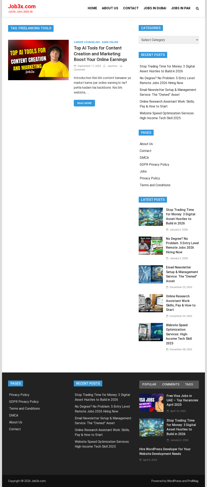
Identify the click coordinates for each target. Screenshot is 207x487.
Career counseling (87, 42)
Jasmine (112, 65)
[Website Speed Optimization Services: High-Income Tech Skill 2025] (151, 340)
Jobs (143, 171)
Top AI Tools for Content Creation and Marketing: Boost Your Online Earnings (100, 53)
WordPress (174, 481)
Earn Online (110, 42)
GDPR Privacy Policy (154, 164)
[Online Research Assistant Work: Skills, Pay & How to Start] (151, 311)
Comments (171, 384)
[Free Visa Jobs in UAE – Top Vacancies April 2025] (151, 411)
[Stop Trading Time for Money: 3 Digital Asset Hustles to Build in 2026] (151, 225)
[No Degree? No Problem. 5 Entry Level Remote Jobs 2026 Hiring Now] (151, 254)
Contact (131, 8)
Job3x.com (22, 6)
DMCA (144, 158)
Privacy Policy (150, 178)
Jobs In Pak (180, 8)
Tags (189, 384)
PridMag (193, 481)
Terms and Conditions (155, 185)
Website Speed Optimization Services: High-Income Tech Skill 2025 (179, 334)
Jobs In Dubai (155, 8)
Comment (79, 69)
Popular (149, 384)
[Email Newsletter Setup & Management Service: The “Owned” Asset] (151, 282)
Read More (84, 103)
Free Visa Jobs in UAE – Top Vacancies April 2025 (182, 400)
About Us (110, 8)
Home (92, 8)
